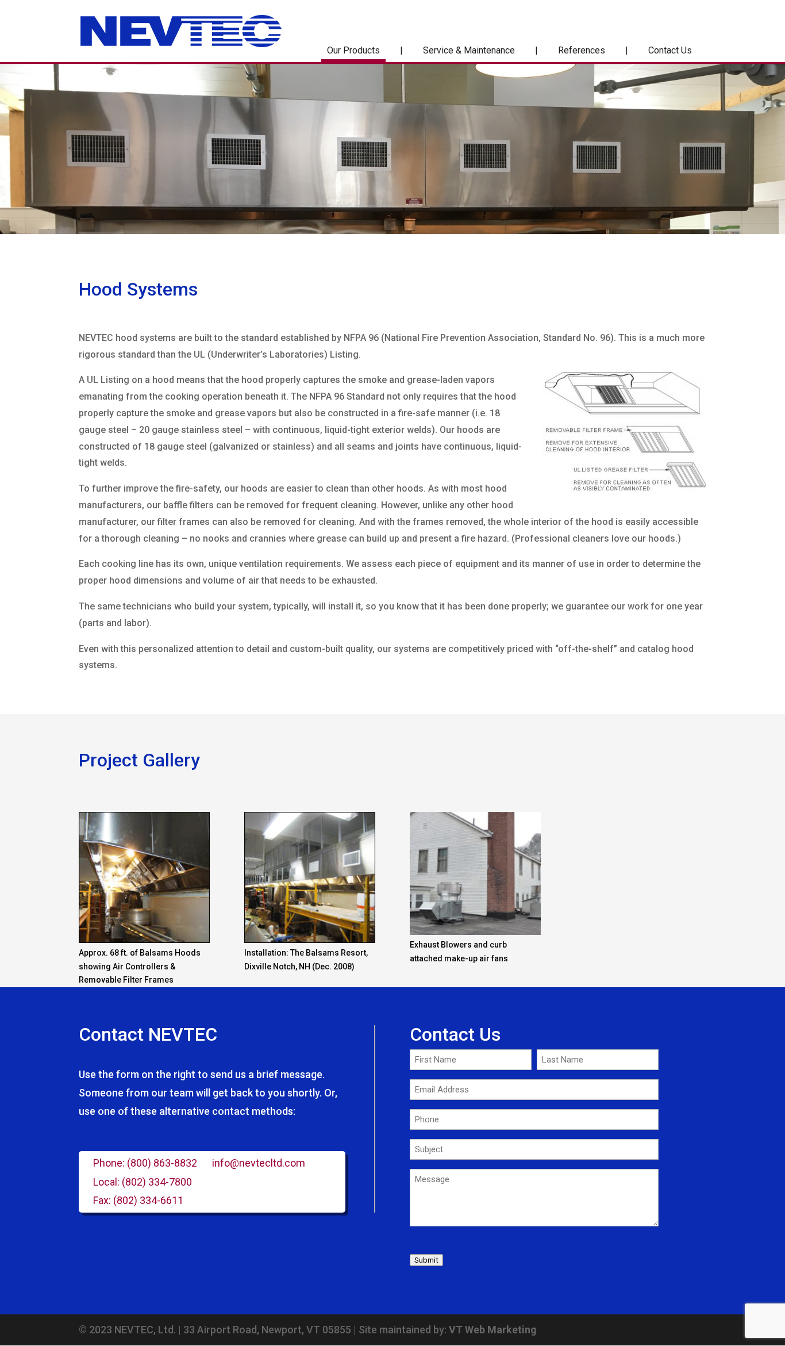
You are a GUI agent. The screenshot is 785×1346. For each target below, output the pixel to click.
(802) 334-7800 (157, 1182)
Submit (426, 1260)
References (581, 50)
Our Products (353, 50)
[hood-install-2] (144, 940)
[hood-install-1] (309, 940)
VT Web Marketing (493, 1330)
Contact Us (670, 50)
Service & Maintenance (469, 50)
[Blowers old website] (475, 932)
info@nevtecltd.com (258, 1163)
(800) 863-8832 (162, 1163)
